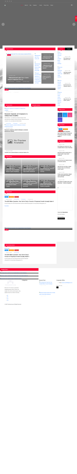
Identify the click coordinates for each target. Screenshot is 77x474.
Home (22, 5)
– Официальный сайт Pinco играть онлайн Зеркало (47, 66)
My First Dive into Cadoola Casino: (10, 277)
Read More (7, 205)
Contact (40, 5)
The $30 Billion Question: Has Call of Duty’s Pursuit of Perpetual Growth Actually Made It (29, 201)
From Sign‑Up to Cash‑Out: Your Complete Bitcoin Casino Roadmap (22, 94)
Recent (61, 48)
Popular (68, 48)
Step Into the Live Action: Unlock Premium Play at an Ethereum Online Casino (64, 168)
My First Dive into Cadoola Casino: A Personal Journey (47, 170)
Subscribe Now (61, 218)
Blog (30, 5)
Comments (18, 81)
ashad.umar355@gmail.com (67, 282)
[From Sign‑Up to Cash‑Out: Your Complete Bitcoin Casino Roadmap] (60, 58)
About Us (26, 5)
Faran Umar (12, 81)
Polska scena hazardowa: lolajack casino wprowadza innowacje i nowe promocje (65, 175)
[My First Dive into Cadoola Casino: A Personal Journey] (60, 84)
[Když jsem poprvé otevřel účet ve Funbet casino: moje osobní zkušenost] (60, 72)
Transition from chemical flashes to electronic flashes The (17, 152)
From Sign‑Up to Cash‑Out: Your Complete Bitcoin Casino (19, 232)
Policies (51, 5)
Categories (35, 5)
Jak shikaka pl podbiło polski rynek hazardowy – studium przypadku (46, 184)
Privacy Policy (46, 5)
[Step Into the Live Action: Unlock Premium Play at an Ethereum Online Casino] (60, 99)
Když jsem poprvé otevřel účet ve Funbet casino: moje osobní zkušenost (29, 170)
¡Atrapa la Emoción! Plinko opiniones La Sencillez (46, 77)
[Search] (69, 5)
